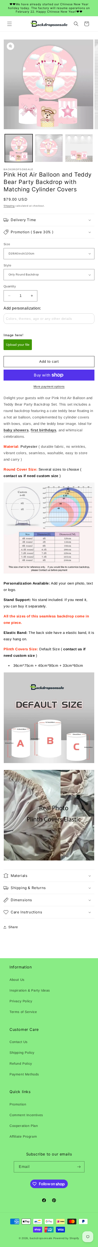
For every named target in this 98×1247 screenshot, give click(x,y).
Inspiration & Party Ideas (30, 990)
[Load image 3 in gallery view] (79, 148)
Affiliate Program (23, 1136)
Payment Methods (24, 1074)
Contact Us (19, 1042)
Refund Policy (21, 1063)
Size (7, 244)
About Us (17, 980)
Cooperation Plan (24, 1126)
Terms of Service (23, 1012)
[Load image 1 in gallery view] (19, 148)
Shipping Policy (22, 1052)
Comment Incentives (26, 1115)
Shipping (9, 205)
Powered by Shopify (66, 1238)
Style (7, 265)
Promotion (18, 1104)
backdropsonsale (41, 1238)
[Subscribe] (79, 1166)
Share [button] (13, 927)
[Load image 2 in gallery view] (49, 148)
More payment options (49, 386)
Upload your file (17, 344)
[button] (9, 24)
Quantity (10, 286)
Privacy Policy (21, 1001)
